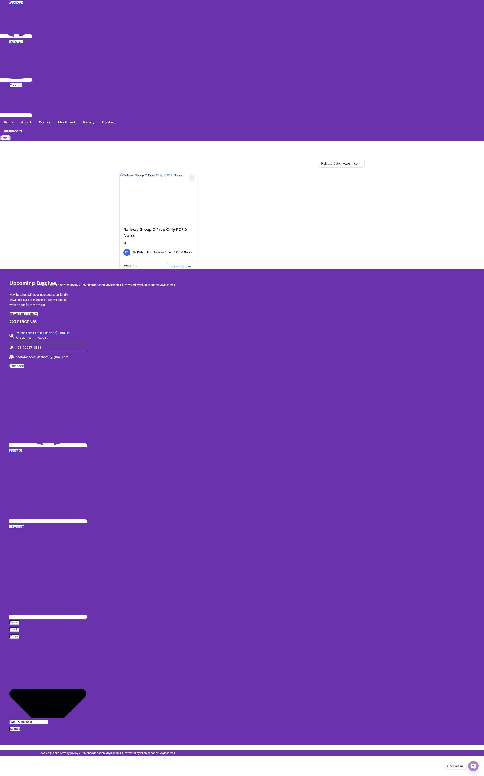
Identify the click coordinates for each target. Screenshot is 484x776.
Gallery (89, 122)
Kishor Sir (143, 252)
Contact (109, 122)
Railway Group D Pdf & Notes (172, 252)
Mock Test (66, 122)
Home (8, 122)
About (26, 122)
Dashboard (13, 131)
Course (44, 122)
